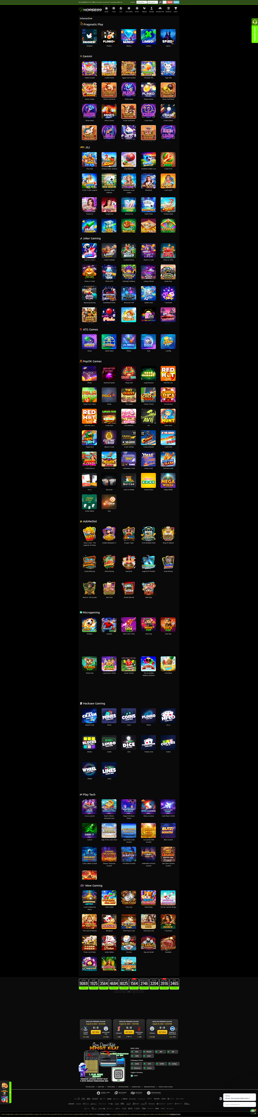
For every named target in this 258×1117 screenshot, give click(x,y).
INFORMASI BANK (123, 1086)
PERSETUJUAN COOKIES (166, 1086)
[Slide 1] (126, 1036)
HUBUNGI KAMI (136, 1086)
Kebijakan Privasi (175, 1114)
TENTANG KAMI (90, 1086)
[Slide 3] (129, 1036)
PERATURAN (111, 1086)
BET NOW (95, 1032)
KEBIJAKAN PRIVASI (149, 1086)
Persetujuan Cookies (103, 1114)
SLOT (121, 11)
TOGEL (114, 11)
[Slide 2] (128, 1036)
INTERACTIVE (160, 11)
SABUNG (144, 11)
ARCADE (151, 11)
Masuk (170, 2)
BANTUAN (101, 1086)
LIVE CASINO (129, 11)
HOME (106, 11)
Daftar (176, 2)
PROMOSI (168, 11)
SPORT (137, 11)
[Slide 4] (131, 1036)
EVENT (176, 11)
